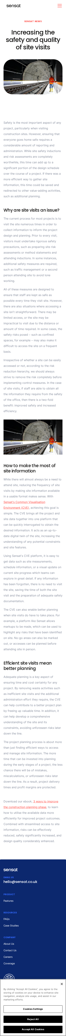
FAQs (7, 918)
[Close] (62, 984)
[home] (12, 5)
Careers (8, 956)
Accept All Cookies (33, 1029)
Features (8, 900)
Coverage (9, 963)
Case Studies (11, 925)
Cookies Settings (33, 1009)
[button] (58, 5)
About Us (9, 943)
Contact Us (10, 950)
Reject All (33, 1019)
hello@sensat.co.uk (20, 881)
